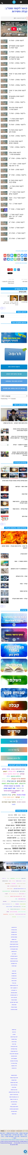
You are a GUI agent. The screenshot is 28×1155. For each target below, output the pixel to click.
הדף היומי (14, 1032)
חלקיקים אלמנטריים (14, 886)
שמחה (8, 911)
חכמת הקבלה (10, 825)
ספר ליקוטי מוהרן (9, 788)
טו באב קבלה (11, 781)
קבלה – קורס (23, 583)
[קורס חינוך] (5, 518)
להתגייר (6, 893)
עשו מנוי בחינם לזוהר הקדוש (14, 374)
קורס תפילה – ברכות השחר (20, 509)
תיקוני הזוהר (22, 853)
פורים (18, 838)
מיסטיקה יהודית (17, 835)
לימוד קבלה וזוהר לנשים (10, 783)
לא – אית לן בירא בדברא (13, 893)
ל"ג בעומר (7, 828)
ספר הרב (17, 1136)
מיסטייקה (4, 901)
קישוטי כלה (23, 909)
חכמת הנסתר (21, 825)
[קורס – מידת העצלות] (5, 578)
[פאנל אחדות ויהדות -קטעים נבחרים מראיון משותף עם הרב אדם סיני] (5, 454)
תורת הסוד (23, 851)
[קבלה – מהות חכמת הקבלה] (5, 600)
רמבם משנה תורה (8, 797)
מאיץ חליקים (7, 896)
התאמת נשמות (7, 883)
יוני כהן (18, 828)
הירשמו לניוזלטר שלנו (14, 367)
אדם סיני (24, 815)
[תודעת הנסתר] (5, 593)
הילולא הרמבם (16, 776)
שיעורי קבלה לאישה (22, 911)
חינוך (19, 886)
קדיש (22, 797)
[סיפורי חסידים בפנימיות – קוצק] (5, 298)
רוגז (8, 909)
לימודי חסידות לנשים (17, 830)
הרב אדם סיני (20, 822)
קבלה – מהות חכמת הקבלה (19, 598)
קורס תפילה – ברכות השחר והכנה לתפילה (20, 502)
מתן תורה (17, 904)
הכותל (10, 880)
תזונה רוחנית (21, 802)
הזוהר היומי (22, 820)
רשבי (4, 843)
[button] (2, 2)
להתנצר (24, 896)
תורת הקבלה (16, 851)
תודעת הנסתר (23, 591)
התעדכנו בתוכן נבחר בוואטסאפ (14, 381)
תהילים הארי (5, 914)
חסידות (14, 1034)
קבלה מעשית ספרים (17, 906)
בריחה (24, 880)
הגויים (22, 774)
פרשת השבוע (11, 838)
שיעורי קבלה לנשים (22, 846)
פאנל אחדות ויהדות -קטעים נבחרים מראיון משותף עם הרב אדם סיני (19, 453)
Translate (13, 398)
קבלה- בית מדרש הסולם (12, 1133)
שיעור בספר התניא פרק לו (13, 799)
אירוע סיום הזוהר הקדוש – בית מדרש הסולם (15, 423)
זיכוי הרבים (23, 886)
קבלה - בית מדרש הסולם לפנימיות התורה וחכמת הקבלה (14, 1139)
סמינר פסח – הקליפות (21, 486)
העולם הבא (13, 883)
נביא (13, 904)
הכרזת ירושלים (5, 880)
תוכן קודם (22, 292)
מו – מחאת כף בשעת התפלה (13, 786)
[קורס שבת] (5, 496)
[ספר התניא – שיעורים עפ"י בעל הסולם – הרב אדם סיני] (14, 298)
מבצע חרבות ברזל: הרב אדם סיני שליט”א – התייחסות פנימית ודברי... (18, 438)
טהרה (8, 886)
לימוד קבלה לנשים (20, 833)
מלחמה (11, 835)
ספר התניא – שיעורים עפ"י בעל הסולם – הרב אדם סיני (14, 303)
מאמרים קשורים (20, 289)
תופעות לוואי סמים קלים (21, 916)
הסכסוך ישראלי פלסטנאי (21, 883)
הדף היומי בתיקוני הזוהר (11, 774)
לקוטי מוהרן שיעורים (21, 251)
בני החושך (4, 878)
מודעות (8, 901)
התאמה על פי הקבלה (18, 779)
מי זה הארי (20, 788)
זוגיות (12, 822)
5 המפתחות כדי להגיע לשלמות (19, 569)
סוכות (8, 835)
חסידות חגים (21, 781)
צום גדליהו (24, 906)
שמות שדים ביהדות (13, 911)
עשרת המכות (21, 795)
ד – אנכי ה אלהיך (19, 880)
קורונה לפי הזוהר (9, 906)
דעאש (5, 771)
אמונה (15, 815)
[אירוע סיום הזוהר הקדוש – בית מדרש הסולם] (14, 414)
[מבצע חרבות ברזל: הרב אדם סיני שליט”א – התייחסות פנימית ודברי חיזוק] (5, 438)
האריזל (13, 880)
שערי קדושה (14, 846)
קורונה (17, 797)
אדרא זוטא (23, 878)
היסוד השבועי (12, 820)
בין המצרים (20, 771)
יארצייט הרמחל (10, 888)
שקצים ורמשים (11, 914)
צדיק (14, 795)
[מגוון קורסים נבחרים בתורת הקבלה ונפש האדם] (5, 431)
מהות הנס (25, 281)
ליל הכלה (22, 783)
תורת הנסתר (7, 848)
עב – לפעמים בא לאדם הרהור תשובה (14, 791)
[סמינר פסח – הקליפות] (5, 488)
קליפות (24, 843)
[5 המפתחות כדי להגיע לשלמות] (5, 570)
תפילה (5, 853)
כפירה (4, 781)
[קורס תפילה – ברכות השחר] (5, 511)
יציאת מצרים (24, 554)
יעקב (14, 828)
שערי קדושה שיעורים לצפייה (20, 914)
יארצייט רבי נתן (23, 891)
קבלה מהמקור (6, 795)
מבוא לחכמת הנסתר (22, 898)
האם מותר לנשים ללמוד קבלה (13, 817)
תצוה (13, 804)
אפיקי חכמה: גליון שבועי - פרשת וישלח (7, 282)
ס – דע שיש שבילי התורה (7, 904)
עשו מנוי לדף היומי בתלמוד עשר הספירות (14, 388)
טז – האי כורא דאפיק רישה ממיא (20, 888)
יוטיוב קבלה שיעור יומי (15, 891)
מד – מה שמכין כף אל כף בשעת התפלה (18, 901)
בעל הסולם (23, 817)
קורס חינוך (24, 516)
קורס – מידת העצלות (21, 576)
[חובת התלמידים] (23, 298)
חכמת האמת (6, 779)
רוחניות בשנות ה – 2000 (21, 561)
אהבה (19, 815)
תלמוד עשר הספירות (9, 802)
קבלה (23, 840)
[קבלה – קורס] (5, 585)
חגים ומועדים (14, 975)
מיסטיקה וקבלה (23, 904)
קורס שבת (24, 494)
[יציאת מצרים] (5, 556)
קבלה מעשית (9, 840)
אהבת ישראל (18, 878)
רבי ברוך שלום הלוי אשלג (17, 843)
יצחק (11, 827)
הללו (8, 776)
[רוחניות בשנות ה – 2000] (5, 563)
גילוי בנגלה (12, 771)
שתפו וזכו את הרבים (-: (21, 263)
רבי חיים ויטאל (8, 843)
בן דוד (8, 878)
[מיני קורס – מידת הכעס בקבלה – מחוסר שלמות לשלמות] (14, 537)
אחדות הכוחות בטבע (18, 769)
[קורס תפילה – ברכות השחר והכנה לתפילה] (5, 503)
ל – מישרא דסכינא (22, 893)
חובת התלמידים (24, 302)
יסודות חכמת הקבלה (6, 891)
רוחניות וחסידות (14, 1111)
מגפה (16, 898)
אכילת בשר (12, 878)
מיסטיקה (23, 835)
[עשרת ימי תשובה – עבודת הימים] (5, 446)
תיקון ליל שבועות (9, 851)
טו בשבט (24, 828)
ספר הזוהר (23, 838)
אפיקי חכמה (10, 815)
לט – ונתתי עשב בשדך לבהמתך (16, 896)
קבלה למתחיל (16, 840)
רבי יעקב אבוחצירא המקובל (15, 909)
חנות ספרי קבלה (9, 1136)
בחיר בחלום (6, 769)
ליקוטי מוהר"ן (10, 832)
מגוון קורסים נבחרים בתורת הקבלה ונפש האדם (20, 429)
